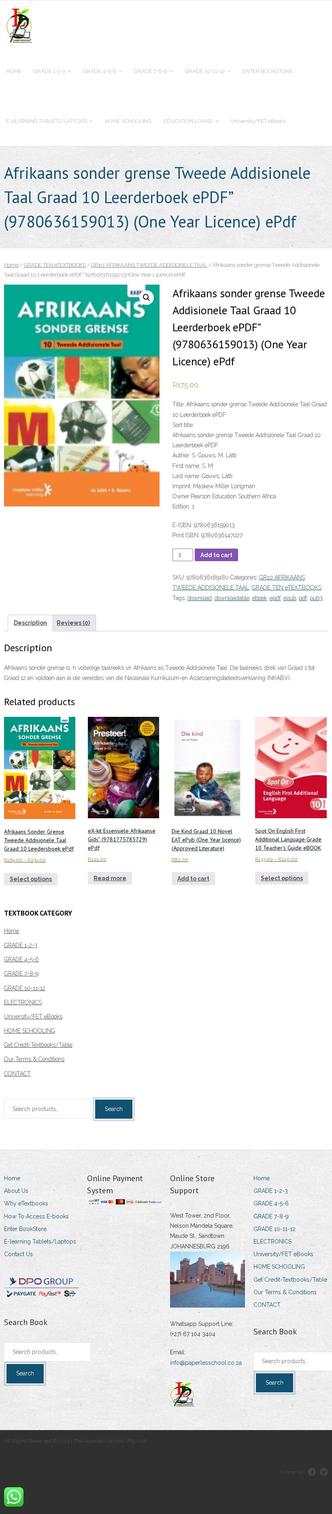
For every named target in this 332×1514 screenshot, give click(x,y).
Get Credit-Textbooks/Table (38, 1045)
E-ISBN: (183, 525)
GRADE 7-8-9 (21, 973)
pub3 (316, 598)
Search (114, 1109)
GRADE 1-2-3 (20, 945)
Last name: (186, 476)
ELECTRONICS (23, 1002)
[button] (146, 297)
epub (289, 598)
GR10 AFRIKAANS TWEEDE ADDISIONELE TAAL (149, 265)
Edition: (181, 506)
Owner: (181, 496)
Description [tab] (30, 623)
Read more (110, 878)
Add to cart (216, 555)
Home (11, 265)
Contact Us (18, 1254)
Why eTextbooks (26, 1203)
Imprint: (182, 486)
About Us (16, 1191)
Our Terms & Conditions (34, 1059)
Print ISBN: (186, 535)
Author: (181, 455)
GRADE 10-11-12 (24, 988)
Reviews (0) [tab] (73, 623)
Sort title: (183, 425)
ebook (259, 598)
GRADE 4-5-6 (21, 959)
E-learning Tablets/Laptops (40, 1241)
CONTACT (17, 1073)
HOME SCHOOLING (29, 1030)
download (199, 598)
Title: (178, 404)
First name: (186, 466)
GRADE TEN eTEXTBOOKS (55, 265)
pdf (303, 598)
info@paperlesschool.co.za (206, 1363)
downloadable (232, 598)
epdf (275, 598)
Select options (31, 879)
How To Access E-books (36, 1216)
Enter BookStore (25, 1229)
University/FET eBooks (33, 1016)
